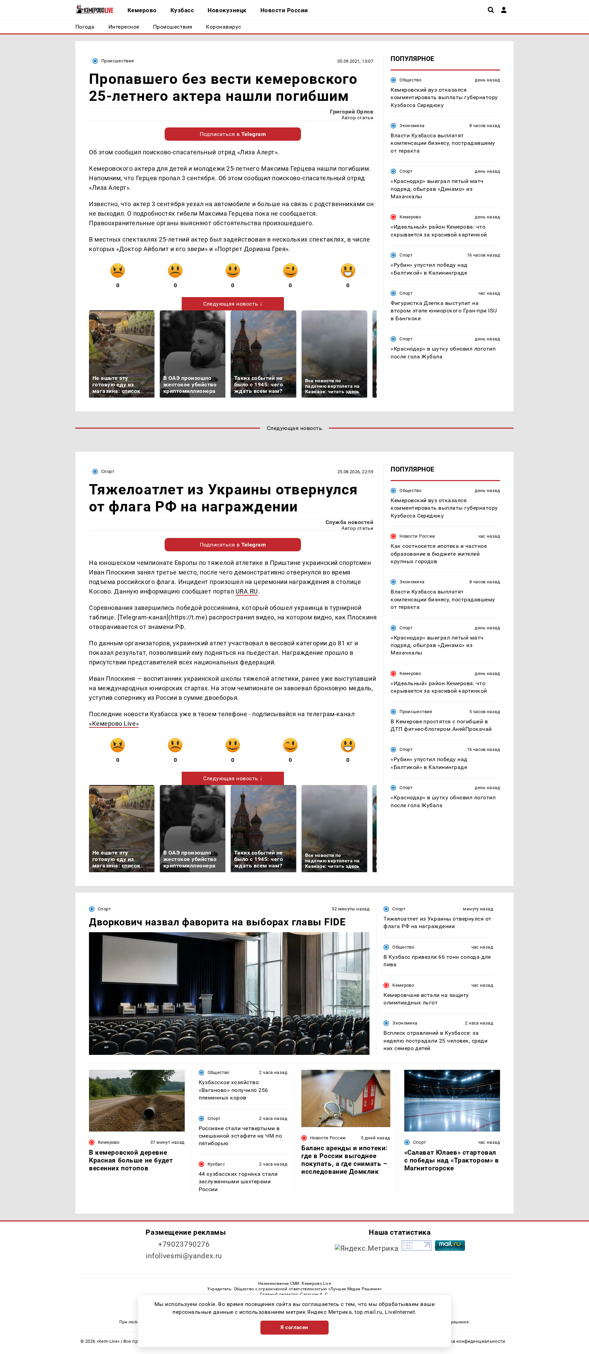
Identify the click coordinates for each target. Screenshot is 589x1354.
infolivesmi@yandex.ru (184, 1256)
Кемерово (410, 217)
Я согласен (294, 1327)
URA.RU (247, 591)
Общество (410, 79)
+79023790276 (184, 1244)
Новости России (417, 536)
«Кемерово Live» (114, 723)
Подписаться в (233, 134)
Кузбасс (216, 1164)
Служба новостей (349, 522)
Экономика (411, 125)
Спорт (405, 171)
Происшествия (117, 60)
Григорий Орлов (351, 111)
